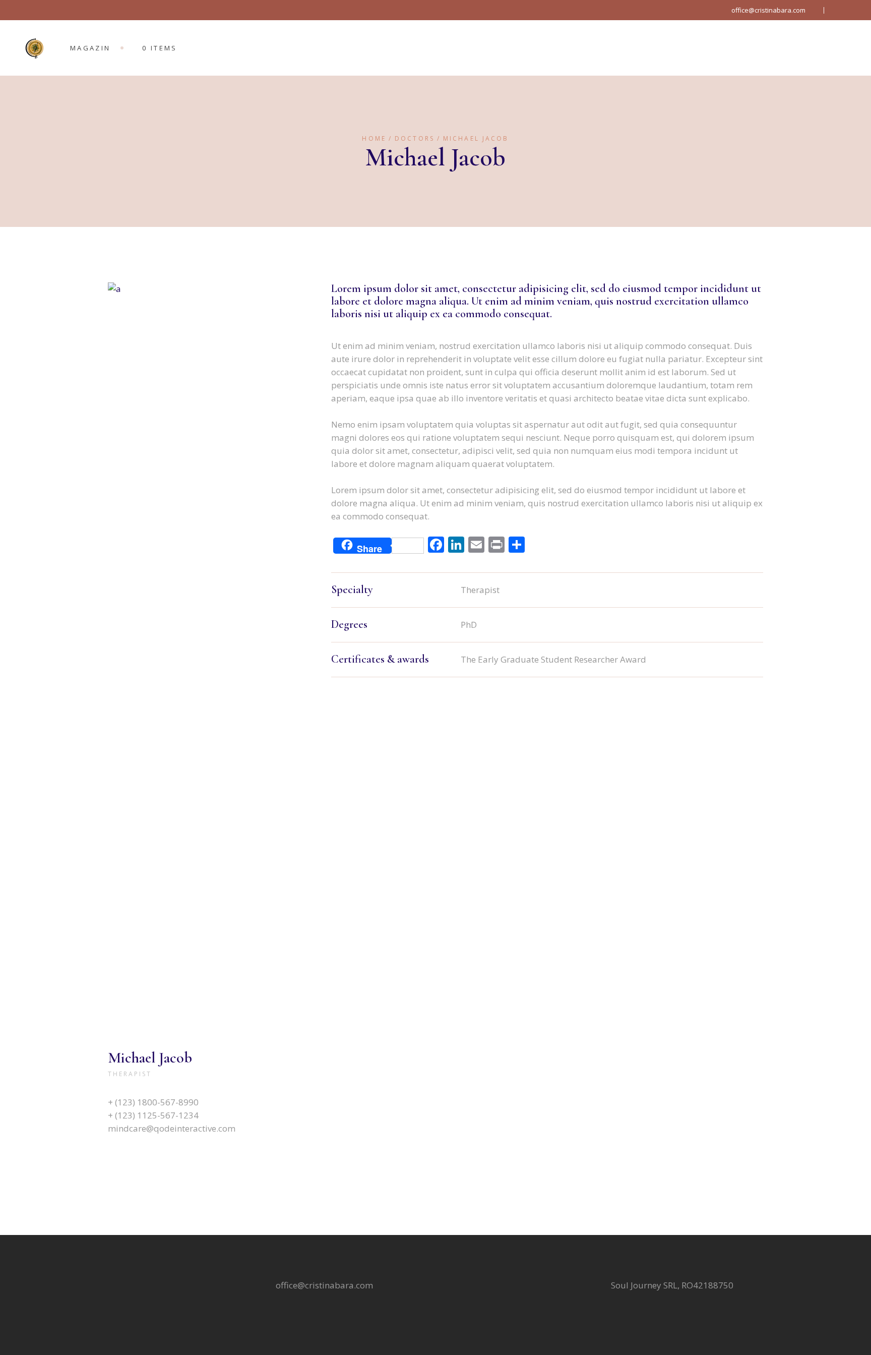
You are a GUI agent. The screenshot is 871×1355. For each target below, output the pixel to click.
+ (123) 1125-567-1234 (153, 1115)
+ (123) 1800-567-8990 (153, 1102)
